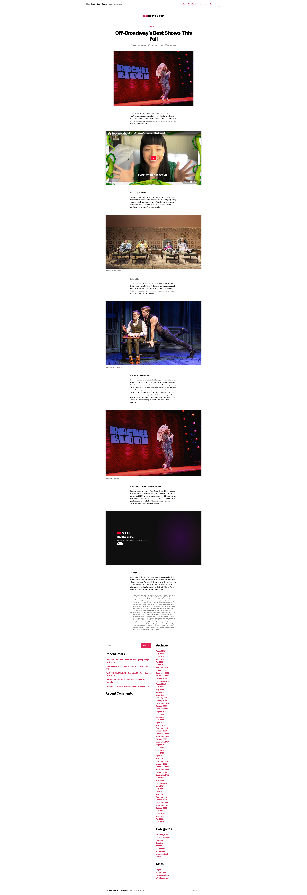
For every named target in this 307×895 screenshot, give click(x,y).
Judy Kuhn (153, 616)
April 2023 (160, 756)
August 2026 (161, 651)
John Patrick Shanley (156, 614)
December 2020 (162, 803)
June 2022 (160, 778)
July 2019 (160, 822)
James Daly (160, 612)
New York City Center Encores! (164, 620)
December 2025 (162, 673)
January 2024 (161, 731)
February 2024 (162, 728)
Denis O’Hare (142, 606)
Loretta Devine (150, 618)
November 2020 (162, 805)
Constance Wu (137, 603)
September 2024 (162, 709)
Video (158, 857)
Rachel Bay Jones (161, 622)
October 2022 (161, 772)
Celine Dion (144, 601)
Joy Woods (146, 616)
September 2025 (162, 681)
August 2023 (161, 745)
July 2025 (160, 687)
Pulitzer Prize (152, 622)
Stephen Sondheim (147, 626)
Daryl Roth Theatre (141, 604)
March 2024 (160, 725)
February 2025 (162, 698)
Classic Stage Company (167, 601)
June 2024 (160, 717)
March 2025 (160, 695)
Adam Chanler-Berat (139, 595)
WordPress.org (162, 878)
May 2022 (160, 780)
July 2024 (160, 714)
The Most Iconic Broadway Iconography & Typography (127, 686)
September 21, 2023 (157, 45)
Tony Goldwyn (160, 627)
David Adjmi (150, 604)
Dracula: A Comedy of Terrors (155, 606)
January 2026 (161, 670)
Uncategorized (162, 854)
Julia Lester (160, 616)
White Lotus (144, 629)
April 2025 (160, 692)
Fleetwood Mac (154, 608)
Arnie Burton (151, 597)
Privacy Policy (208, 4)
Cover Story (161, 840)
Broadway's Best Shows (96, 4)
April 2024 (160, 723)
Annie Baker (136, 597)
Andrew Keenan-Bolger (169, 595)
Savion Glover (137, 626)
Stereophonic (157, 626)
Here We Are (155, 610)
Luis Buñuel (172, 618)
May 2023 (160, 753)
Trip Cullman (136, 629)
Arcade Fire (143, 597)
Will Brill (150, 629)
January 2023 (161, 764)
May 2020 (160, 816)
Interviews (160, 846)
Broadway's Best (162, 835)
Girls (171, 608)
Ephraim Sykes (144, 608)
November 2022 (162, 769)
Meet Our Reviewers (195, 4)
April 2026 (160, 662)
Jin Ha (139, 614)
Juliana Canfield (169, 616)
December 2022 (162, 767)
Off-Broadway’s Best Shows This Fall (153, 36)
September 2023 (162, 742)
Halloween (147, 610)
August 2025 (161, 684)
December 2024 (162, 703)
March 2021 (160, 794)
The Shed (141, 627)
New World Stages (148, 620)
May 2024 (160, 720)
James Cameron (151, 612)
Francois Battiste (164, 608)
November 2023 (162, 736)
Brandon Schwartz (140, 45)
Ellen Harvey (136, 608)
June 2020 (160, 814)
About (184, 4)
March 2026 (160, 665)
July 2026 (160, 654)
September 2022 (162, 775)
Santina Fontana (160, 624)
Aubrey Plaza (143, 599)
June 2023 (160, 750)
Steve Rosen (165, 626)
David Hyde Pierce (160, 604)
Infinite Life (142, 612)
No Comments (171, 45)
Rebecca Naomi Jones (139, 624)
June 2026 (160, 657)
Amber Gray (157, 595)
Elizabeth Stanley (170, 606)
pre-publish (160, 849)
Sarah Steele (169, 624)
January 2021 (161, 800)
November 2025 (162, 676)
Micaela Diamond (138, 620)
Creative (153, 26)
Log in (158, 870)
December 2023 (162, 734)
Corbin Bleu (145, 603)
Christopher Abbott (153, 601)
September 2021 (162, 783)
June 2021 (160, 786)
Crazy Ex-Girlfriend (155, 603)
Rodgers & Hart (150, 624)
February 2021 (161, 797)
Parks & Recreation (141, 622)
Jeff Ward (167, 612)
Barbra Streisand (152, 599)
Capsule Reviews (163, 838)
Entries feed (161, 872)
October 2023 (161, 739)
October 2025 (161, 679)
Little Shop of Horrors (139, 618)
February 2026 (162, 668)
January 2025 (161, 701)
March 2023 (160, 758)
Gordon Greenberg (138, 610)
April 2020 (160, 819)
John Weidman (167, 614)
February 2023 (162, 761)
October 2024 (161, 706)
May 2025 (160, 690)
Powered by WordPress (137, 890)
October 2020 (161, 808)
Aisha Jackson (149, 595)
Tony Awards (161, 851)
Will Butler (157, 629)
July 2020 (160, 811)
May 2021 (160, 789)
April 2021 (160, 792)
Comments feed (162, 875)
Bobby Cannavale (163, 599)
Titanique (152, 627)
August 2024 (161, 712)
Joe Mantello (146, 614)
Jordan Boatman (137, 616)
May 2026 (160, 659)
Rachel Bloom (171, 622)
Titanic (147, 627)
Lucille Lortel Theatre (161, 618)
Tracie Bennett (169, 627)
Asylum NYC (159, 597)
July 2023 (160, 747)
